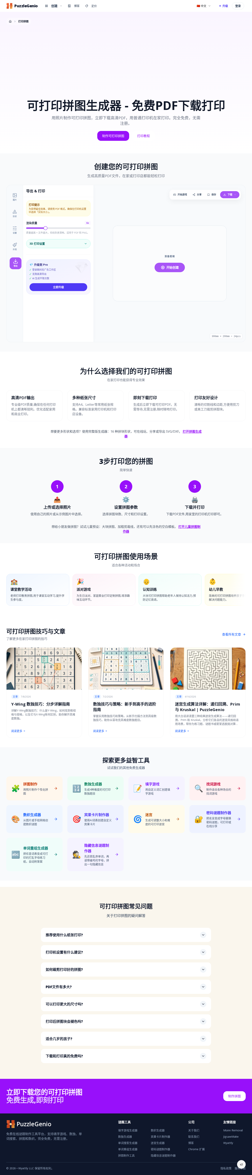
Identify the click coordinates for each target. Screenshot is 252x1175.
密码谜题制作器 (160, 1149)
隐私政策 (226, 1168)
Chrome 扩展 (196, 1149)
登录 (238, 6)
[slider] (45, 228)
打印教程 (143, 136)
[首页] (10, 21)
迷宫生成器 (158, 1143)
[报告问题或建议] (241, 1164)
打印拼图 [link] (23, 21)
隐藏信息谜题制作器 (163, 1155)
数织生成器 (158, 1130)
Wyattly (228, 1143)
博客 (77, 6)
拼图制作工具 (126, 1155)
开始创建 (172, 267)
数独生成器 (125, 1136)
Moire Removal (233, 1130)
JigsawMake (231, 1136)
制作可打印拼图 (113, 136)
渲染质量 (31, 223)
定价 (94, 6)
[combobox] (203, 5)
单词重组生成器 (127, 1149)
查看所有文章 (231, 634)
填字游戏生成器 (127, 1130)
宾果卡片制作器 (160, 1136)
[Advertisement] (126, 57)
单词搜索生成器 (127, 1143)
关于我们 (193, 1130)
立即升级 (58, 287)
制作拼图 (234, 1096)
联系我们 (193, 1136)
